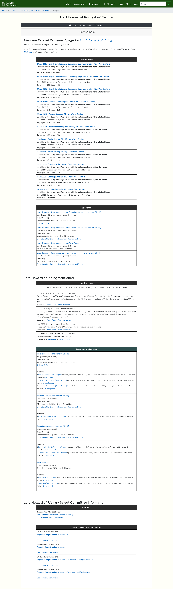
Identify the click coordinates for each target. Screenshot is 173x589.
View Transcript (64, 304)
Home (4, 10)
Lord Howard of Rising (40, 10)
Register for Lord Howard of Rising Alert (87, 25)
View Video (51, 304)
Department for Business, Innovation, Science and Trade (60, 238)
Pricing (120, 3)
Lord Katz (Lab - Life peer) (47, 478)
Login (136, 3)
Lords (12, 10)
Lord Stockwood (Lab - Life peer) (50, 375)
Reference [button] (93, 3)
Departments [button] (79, 3)
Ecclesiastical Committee (47, 540)
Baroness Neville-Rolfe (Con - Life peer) (53, 380)
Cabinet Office (43, 223)
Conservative (23, 10)
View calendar (42, 517)
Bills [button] (68, 3)
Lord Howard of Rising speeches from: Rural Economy (59, 243)
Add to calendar (56, 517)
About (128, 3)
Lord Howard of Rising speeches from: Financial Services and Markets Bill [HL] (69, 212)
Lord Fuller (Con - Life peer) (48, 483)
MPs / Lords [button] (108, 3)
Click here (28, 52)
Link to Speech (49, 377)
